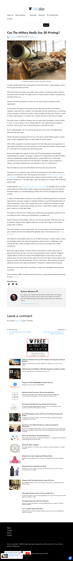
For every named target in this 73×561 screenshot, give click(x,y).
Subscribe (33, 15)
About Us (10, 15)
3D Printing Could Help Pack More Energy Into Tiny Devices (39, 404)
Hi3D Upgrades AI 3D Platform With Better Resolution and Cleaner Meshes (43, 369)
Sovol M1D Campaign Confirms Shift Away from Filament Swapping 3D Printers (42, 414)
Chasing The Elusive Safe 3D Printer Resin (34, 466)
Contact (9, 19)
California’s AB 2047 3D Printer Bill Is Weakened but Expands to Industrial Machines (43, 360)
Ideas (30, 36)
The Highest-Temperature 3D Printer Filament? (35, 501)
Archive (9, 535)
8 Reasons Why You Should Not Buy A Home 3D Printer (38, 480)
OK (28, 554)
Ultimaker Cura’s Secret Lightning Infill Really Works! (37, 456)
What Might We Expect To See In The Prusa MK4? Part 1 (38, 493)
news (33, 36)
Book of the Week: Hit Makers (30, 445)
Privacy (9, 532)
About (9, 528)
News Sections (20, 15)
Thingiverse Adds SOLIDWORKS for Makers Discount (37, 382)
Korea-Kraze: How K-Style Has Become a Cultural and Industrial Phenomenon (40, 425)
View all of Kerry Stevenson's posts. (30, 303)
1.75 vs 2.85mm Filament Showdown (32, 509)
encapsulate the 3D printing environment (34, 187)
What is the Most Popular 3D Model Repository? (36, 436)
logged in (18, 321)
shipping (30, 37)
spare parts (35, 37)
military (19, 37)
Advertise (41, 15)
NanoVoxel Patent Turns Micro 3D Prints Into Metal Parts (38, 392)
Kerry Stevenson (12, 36)
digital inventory (13, 37)
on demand (25, 37)
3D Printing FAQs (52, 15)
